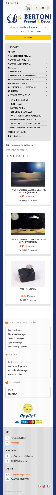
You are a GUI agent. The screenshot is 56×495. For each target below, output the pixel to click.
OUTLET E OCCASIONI (17, 132)
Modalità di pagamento (18, 346)
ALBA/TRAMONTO (17, 107)
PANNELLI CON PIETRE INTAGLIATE (24, 119)
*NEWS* (11, 52)
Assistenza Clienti (15, 374)
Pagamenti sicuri (15, 330)
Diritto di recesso (15, 362)
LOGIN (21, 31)
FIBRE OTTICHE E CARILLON (21, 111)
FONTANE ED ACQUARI (19, 100)
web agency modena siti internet (28, 491)
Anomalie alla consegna (18, 370)
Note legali (15, 442)
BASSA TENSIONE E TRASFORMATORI (25, 127)
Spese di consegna (15, 342)
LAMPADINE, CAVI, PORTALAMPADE (25, 123)
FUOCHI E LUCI (16, 104)
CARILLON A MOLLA (28, 289)
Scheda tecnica (47, 176)
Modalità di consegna (17, 334)
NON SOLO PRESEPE (16, 136)
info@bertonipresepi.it (20, 474)
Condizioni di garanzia (17, 366)
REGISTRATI (35, 31)
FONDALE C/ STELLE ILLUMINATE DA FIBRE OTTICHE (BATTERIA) (28, 191)
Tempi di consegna (16, 338)
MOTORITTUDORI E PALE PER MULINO (25, 115)
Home (7, 144)
